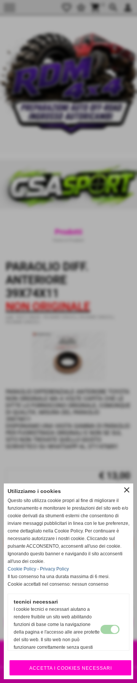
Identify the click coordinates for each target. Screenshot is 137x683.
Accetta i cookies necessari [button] (70, 668)
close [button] (126, 489)
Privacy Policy (54, 569)
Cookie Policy (22, 569)
